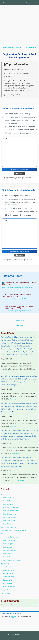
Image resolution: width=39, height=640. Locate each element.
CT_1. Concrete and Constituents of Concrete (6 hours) (17, 295)
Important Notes (34, 2)
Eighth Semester (8, 590)
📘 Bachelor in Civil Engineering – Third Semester (19, 284)
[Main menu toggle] (4, 3)
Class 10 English (7, 524)
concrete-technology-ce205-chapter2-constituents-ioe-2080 (19, 307)
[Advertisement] (19, 25)
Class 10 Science (8, 497)
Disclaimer (20, 173)
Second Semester (30, 47)
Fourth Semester (8, 577)
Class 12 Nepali (7, 544)
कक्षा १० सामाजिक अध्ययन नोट (10, 507)
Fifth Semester (26, 287)
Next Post (19, 325)
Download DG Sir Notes (20, 169)
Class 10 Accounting (9, 517)
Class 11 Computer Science (11, 560)
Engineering (20, 47)
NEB (1, 534)
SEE (1, 494)
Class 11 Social (7, 554)
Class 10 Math (7, 501)
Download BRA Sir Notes (20, 251)
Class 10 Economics (9, 514)
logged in (14, 617)
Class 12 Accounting (9, 540)
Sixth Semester (7, 583)
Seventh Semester (8, 587)
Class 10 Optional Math (10, 511)
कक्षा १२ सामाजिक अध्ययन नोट (10, 537)
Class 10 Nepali (7, 504)
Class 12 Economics (9, 550)
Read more (11, 372)
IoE (31, 287)
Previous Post (19, 320)
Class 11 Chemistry (8, 557)
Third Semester (26, 299)
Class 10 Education (8, 521)
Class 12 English (7, 547)
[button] (26, 3)
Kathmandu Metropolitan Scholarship (13, 530)
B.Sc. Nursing (5, 593)
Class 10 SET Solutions (8, 527)
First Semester (7, 567)
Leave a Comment (8, 47)
